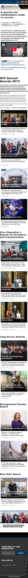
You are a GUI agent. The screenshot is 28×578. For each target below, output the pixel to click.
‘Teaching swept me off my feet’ (14, 428)
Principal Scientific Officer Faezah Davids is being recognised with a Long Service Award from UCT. (14, 394)
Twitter (14, 107)
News (3, 111)
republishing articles (16, 67)
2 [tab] (9, 533)
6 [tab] (22, 533)
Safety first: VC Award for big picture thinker (13, 319)
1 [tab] (6, 533)
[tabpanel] (14, 521)
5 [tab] (18, 533)
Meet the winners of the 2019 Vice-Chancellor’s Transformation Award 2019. (13, 160)
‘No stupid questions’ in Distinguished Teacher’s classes (14, 458)
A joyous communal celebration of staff (14, 124)
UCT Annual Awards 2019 (12, 217)
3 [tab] (12, 533)
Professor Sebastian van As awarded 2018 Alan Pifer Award (12, 494)
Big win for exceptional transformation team (10, 155)
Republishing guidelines (14, 576)
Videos (4, 139)
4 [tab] (15, 533)
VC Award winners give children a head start (14, 288)
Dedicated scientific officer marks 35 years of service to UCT (12, 387)
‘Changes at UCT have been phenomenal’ (12, 357)
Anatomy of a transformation (13, 259)
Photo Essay (5, 200)
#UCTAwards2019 (22, 107)
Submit (21, 553)
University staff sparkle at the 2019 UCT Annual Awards (13, 185)
